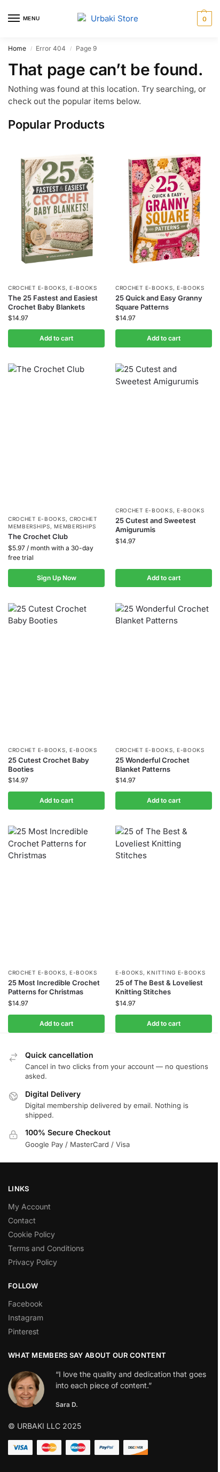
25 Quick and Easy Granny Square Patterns (158, 302)
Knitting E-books (176, 972)
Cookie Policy (31, 1234)
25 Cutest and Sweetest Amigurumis (155, 525)
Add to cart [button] (56, 338)
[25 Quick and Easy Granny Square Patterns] (163, 209)
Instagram (25, 1317)
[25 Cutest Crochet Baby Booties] (56, 671)
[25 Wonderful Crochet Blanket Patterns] (163, 671)
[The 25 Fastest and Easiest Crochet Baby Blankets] (56, 209)
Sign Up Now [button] (56, 578)
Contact (22, 1220)
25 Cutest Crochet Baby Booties (48, 764)
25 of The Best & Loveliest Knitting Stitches (159, 987)
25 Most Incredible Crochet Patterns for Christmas (54, 987)
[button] (203, 18)
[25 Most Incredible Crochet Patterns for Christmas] (56, 894)
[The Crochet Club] (56, 436)
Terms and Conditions (46, 1248)
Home (17, 48)
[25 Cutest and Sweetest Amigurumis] (163, 431)
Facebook (25, 1303)
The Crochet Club (38, 536)
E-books (83, 287)
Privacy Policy (32, 1262)
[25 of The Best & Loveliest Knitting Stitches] (163, 894)
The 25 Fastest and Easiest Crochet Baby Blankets (53, 302)
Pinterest (23, 1331)
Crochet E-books (37, 287)
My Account (29, 1206)
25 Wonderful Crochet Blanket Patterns (152, 764)
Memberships (75, 526)
